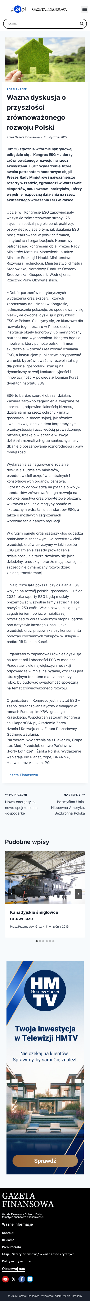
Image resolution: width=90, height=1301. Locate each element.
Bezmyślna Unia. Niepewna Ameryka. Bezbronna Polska (68, 804)
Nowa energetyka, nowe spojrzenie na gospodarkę (21, 804)
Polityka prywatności (17, 1261)
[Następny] (78, 894)
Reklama (8, 1240)
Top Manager (17, 89)
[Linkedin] (30, 1279)
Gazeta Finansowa (27, 137)
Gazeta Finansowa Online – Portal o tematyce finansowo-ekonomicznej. (23, 1216)
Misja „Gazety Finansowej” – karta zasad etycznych (38, 1254)
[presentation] (45, 877)
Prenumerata (11, 1247)
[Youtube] (5, 1279)
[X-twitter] (13, 1279)
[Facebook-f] (21, 1279)
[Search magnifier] (82, 24)
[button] (84, 9)
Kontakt (8, 1233)
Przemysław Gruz (30, 926)
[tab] (37, 941)
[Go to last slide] (11, 894)
